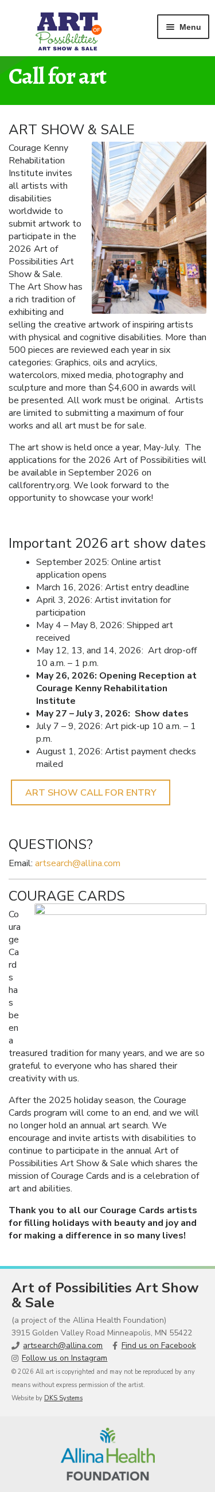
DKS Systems (63, 1398)
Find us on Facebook (159, 1345)
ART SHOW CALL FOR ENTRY (91, 792)
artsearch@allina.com (77, 863)
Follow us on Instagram (64, 1358)
